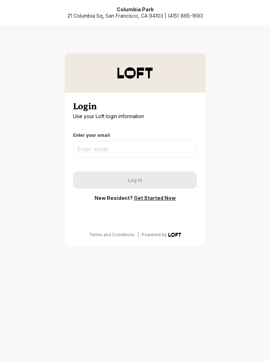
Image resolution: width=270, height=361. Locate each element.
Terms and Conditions (112, 234)
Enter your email (91, 135)
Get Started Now (155, 198)
